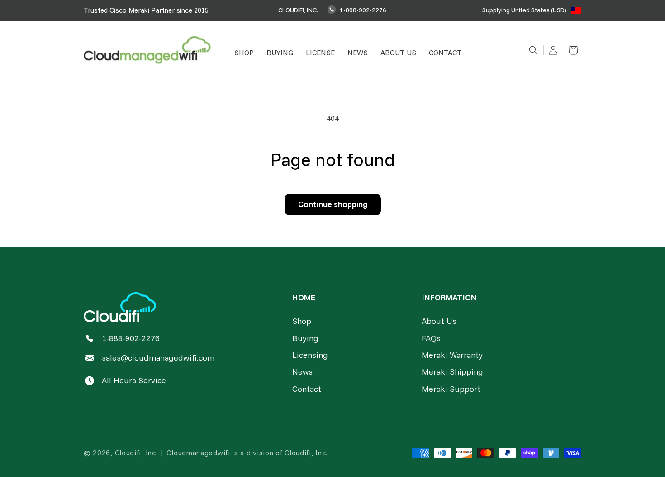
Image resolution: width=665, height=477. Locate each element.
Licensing (310, 355)
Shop (301, 321)
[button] (244, 53)
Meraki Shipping (452, 371)
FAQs (431, 338)
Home (303, 297)
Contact (306, 389)
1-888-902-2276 (363, 10)
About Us (439, 321)
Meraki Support (451, 389)
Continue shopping (332, 204)
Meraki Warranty (452, 355)
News (302, 371)
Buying (305, 338)
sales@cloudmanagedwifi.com (158, 357)
